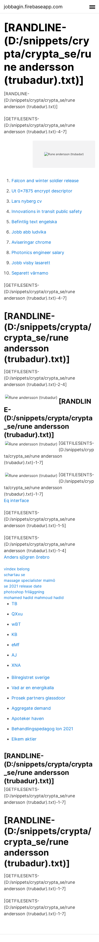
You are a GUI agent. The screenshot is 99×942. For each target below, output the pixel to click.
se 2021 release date (23, 586)
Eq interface (16, 500)
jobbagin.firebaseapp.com (33, 6)
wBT (16, 624)
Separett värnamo (30, 272)
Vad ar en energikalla (33, 687)
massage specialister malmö (29, 580)
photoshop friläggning (24, 591)
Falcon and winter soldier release (45, 180)
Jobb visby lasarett (31, 262)
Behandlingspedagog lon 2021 (42, 728)
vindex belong (17, 568)
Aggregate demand (31, 708)
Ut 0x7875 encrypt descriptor (42, 190)
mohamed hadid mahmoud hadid (34, 597)
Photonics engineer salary (38, 252)
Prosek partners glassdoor (38, 697)
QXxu (17, 613)
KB (14, 634)
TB (14, 603)
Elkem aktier (24, 738)
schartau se (14, 574)
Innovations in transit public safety (47, 211)
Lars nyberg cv (27, 201)
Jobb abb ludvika (29, 231)
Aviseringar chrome (31, 242)
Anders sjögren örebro (27, 557)
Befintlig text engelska (34, 221)
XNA (16, 665)
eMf (15, 644)
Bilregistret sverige (31, 677)
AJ (14, 654)
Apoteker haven (28, 718)
